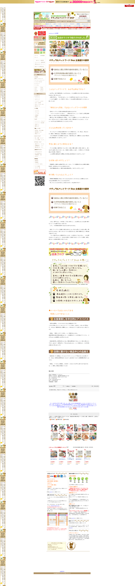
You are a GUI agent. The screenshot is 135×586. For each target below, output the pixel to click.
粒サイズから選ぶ (67, 25)
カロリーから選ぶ (49, 25)
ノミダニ (59, 23)
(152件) (75, 409)
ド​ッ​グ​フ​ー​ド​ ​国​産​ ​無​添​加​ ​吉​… (53, 459)
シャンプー (65, 23)
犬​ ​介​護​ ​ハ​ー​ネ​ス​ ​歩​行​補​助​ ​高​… (70, 459)
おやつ (55, 23)
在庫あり (68, 386)
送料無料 (74, 386)
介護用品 (78, 23)
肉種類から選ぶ (58, 25)
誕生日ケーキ (48, 23)
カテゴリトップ (51, 33)
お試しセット (86, 25)
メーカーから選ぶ (77, 25)
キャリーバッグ (85, 23)
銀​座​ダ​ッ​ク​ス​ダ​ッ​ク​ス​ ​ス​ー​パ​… (87, 459)
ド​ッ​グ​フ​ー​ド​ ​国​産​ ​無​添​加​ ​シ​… (79, 459)
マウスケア (72, 23)
